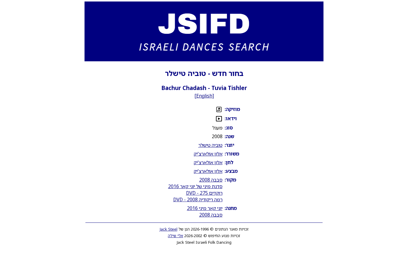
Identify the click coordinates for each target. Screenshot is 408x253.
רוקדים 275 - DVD (204, 193)
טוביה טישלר (210, 145)
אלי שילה (175, 235)
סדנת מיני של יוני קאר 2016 (195, 186)
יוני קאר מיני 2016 (205, 208)
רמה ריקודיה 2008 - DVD (198, 199)
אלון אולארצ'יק (208, 153)
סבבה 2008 (211, 179)
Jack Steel (168, 229)
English (204, 95)
